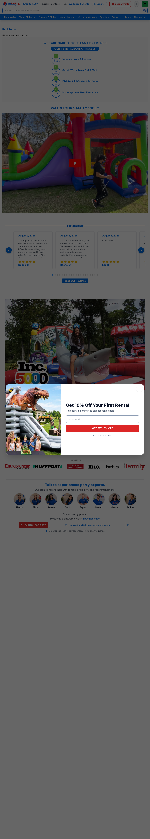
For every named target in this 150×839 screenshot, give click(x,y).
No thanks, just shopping (102, 435)
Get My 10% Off (102, 428)
